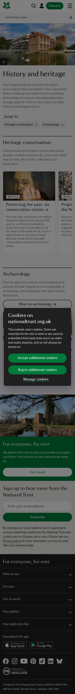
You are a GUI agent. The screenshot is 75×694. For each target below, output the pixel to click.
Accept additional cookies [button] (37, 358)
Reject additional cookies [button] (37, 370)
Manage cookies (35, 379)
